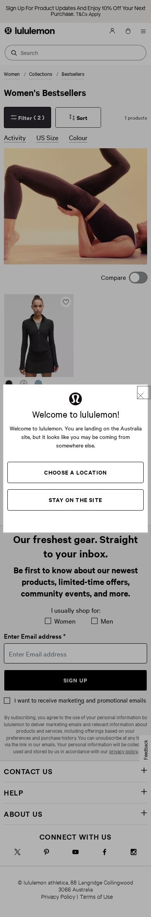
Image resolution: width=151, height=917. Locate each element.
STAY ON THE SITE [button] (75, 499)
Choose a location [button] (75, 472)
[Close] (143, 392)
